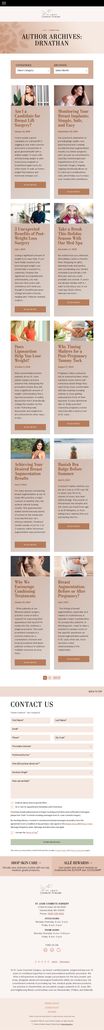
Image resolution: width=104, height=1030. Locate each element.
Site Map (52, 1012)
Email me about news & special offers (31, 803)
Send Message (52, 842)
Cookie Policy (52, 1008)
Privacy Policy (86, 824)
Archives (60, 65)
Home (44, 30)
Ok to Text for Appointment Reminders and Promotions (38, 807)
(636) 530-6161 (56, 914)
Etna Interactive (67, 1024)
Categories (23, 65)
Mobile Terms (71, 824)
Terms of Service (78, 851)
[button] (4, 3)
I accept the (20, 832)
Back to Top (95, 692)
